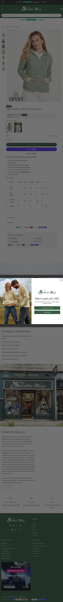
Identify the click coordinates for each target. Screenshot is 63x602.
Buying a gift (47, 312)
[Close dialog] (61, 279)
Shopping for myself (47, 308)
